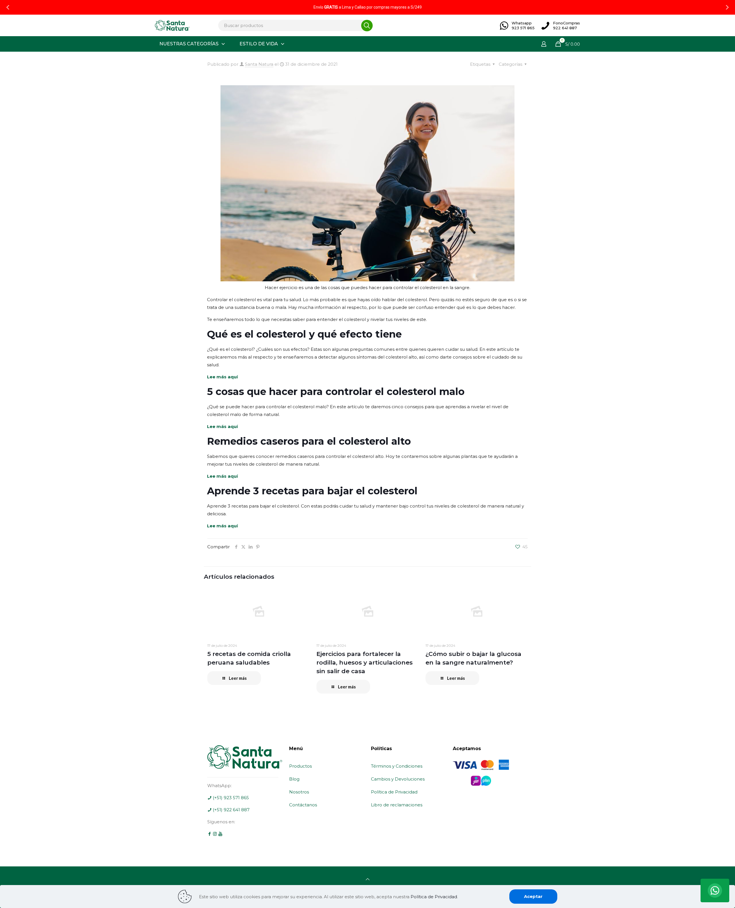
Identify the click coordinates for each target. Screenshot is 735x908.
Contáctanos (303, 805)
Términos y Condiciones (396, 766)
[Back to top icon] (367, 879)
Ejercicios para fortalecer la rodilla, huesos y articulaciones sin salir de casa (364, 662)
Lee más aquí (222, 377)
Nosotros (299, 792)
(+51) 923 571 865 (230, 797)
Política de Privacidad (394, 792)
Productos (300, 766)
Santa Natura (259, 64)
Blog (294, 779)
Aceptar (533, 896)
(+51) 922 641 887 (230, 809)
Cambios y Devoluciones (398, 779)
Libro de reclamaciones (396, 805)
